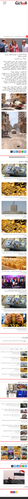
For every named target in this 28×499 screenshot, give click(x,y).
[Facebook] (14, 492)
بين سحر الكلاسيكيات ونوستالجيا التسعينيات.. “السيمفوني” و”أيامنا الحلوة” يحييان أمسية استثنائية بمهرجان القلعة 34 (16, 291)
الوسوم (12, 348)
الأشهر (21, 348)
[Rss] (16, 492)
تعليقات (16, 348)
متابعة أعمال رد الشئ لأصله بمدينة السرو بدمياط (17, 157)
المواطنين (13, 67)
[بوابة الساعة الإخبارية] (14, 2)
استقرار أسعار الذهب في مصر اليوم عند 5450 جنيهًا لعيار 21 (14, 36)
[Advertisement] (14, 20)
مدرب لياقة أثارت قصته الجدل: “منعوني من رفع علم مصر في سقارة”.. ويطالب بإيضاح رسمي (14, 482)
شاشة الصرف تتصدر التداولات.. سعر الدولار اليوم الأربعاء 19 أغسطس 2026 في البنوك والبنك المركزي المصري (14, 310)
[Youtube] (11, 492)
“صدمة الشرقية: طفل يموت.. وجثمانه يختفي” (11, 414)
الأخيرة (25, 348)
